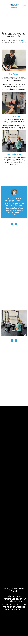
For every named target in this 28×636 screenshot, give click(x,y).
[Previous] (12, 224)
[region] (14, 206)
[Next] (16, 224)
